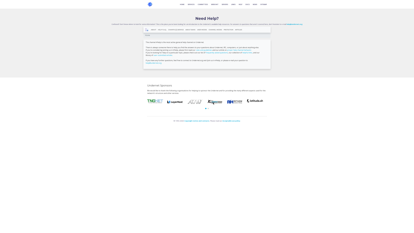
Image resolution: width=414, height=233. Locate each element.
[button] (205, 108)
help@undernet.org (154, 63)
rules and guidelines (204, 50)
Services (191, 4)
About (153, 30)
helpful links (247, 52)
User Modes (202, 30)
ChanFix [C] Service (176, 30)
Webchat (214, 4)
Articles (238, 30)
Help (240, 4)
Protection (228, 30)
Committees (203, 4)
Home (182, 4)
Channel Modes (215, 30)
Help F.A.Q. (162, 30)
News (255, 4)
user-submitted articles (163, 55)
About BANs (190, 30)
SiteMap (263, 4)
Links (233, 4)
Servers (225, 4)
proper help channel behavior (239, 50)
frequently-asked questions (217, 52)
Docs (247, 4)
